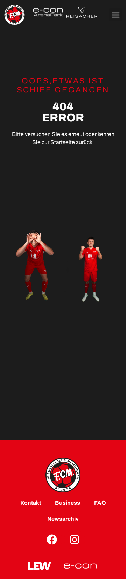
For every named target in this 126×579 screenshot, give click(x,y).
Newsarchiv (63, 519)
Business (67, 503)
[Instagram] (74, 539)
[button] (115, 15)
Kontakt (30, 503)
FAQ (100, 503)
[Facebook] (51, 539)
